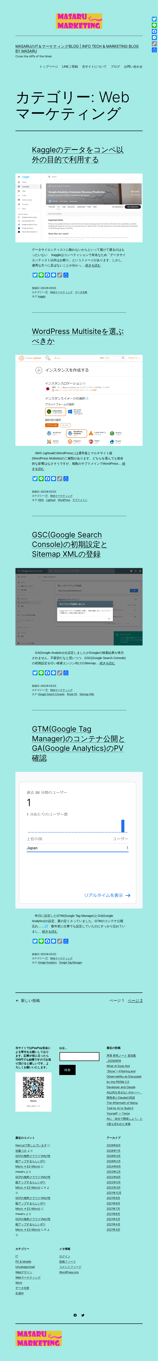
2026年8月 (114, 1145)
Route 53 (72, 694)
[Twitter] (154, 19)
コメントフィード (70, 1266)
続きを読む (93, 265)
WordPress (64, 500)
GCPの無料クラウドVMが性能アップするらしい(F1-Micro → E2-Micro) (32, 1161)
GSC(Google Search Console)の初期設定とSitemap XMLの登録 (70, 544)
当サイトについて (94, 66)
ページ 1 (117, 1000)
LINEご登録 (70, 66)
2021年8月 (113, 1203)
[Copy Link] (154, 44)
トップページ (49, 66)
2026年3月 (114, 1156)
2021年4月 (113, 1224)
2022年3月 (114, 1187)
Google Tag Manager (70, 962)
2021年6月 (113, 1213)
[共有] (154, 50)
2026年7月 (114, 1150)
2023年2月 (114, 1171)
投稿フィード (67, 1261)
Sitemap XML (86, 694)
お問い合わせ (133, 66)
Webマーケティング (61, 292)
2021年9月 (113, 1198)
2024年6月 (114, 1166)
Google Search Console (51, 694)
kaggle (42, 296)
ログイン (64, 1256)
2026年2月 (114, 1161)
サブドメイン (80, 500)
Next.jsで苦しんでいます (31, 1145)
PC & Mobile (23, 1261)
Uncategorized (25, 1266)
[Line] (154, 25)
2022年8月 (114, 1177)
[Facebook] (154, 31)
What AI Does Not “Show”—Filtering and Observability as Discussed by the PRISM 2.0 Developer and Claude (124, 1076)
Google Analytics (47, 962)
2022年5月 (114, 1182)
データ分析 (81, 292)
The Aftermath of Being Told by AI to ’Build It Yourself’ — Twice (122, 1108)
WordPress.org (69, 1272)
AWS (41, 500)
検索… (63, 1048)
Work (18, 1282)
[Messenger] (154, 37)
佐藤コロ (21, 1150)
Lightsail (50, 500)
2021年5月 (113, 1219)
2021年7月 (113, 1208)
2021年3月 (113, 1229)
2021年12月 (114, 1192)
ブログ (115, 66)
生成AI (19, 1293)
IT (47, 292)
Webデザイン (23, 1272)
